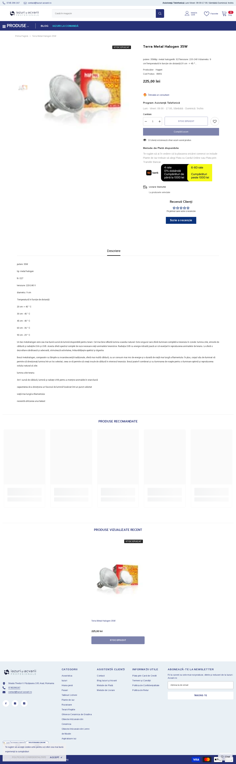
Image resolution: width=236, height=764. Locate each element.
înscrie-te (200, 695)
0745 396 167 (13, 3)
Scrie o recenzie (181, 220)
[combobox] (104, 13)
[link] (24, 492)
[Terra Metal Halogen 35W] (118, 578)
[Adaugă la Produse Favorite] (214, 121)
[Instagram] (15, 703)
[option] (83, 94)
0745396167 (14, 687)
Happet (159, 70)
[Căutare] (108, 13)
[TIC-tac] (24, 703)
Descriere (113, 251)
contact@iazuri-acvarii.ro (39, 3)
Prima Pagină (21, 36)
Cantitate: (147, 114)
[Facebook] (6, 703)
